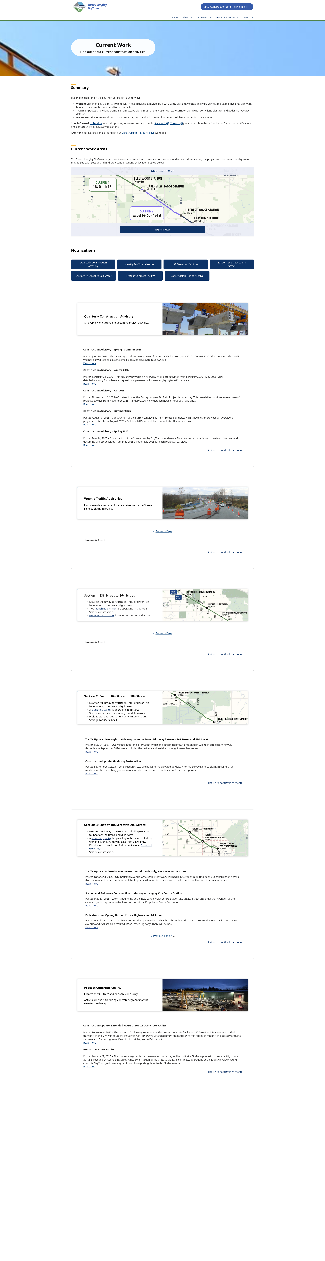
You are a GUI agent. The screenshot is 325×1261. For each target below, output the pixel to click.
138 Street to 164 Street (185, 264)
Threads (175, 123)
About (186, 17)
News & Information (225, 17)
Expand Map (162, 229)
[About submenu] (191, 17)
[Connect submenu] (252, 17)
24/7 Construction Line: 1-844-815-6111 (227, 6)
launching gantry (101, 709)
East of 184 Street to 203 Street (93, 276)
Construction (202, 17)
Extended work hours (101, 615)
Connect (246, 17)
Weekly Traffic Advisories (139, 264)
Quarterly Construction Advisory (93, 264)
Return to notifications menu (225, 450)
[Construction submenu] (210, 17)
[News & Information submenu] (237, 17)
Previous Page (162, 531)
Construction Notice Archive (138, 132)
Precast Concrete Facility (140, 276)
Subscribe (96, 123)
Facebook (160, 123)
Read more (89, 363)
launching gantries (106, 608)
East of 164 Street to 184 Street (232, 264)
